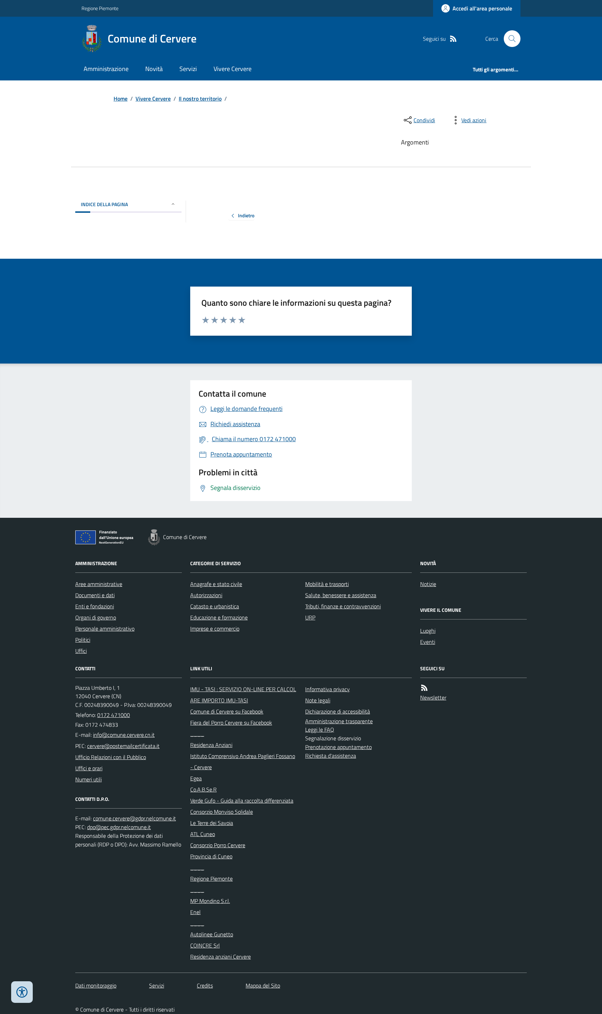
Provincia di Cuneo (211, 856)
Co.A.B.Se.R (203, 789)
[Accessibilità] (22, 992)
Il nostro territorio (200, 98)
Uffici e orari (88, 768)
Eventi (427, 642)
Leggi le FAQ (319, 729)
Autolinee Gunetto (211, 934)
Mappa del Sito (263, 985)
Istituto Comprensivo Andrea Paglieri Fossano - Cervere (242, 761)
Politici (82, 639)
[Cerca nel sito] (509, 38)
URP (310, 617)
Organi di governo (95, 617)
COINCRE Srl (205, 945)
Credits (205, 985)
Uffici (81, 651)
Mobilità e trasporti (327, 584)
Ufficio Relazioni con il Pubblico (110, 757)
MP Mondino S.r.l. (210, 901)
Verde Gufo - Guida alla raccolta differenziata (241, 800)
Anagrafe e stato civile (216, 584)
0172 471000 (113, 715)
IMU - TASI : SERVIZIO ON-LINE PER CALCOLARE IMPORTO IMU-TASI (243, 694)
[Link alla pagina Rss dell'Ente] (424, 688)
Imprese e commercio (214, 628)
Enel (195, 912)
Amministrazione (106, 68)
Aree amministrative (98, 584)
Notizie (428, 584)
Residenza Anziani (211, 745)
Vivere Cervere (233, 68)
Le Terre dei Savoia (211, 823)
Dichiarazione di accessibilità (337, 711)
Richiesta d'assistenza (330, 755)
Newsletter (433, 697)
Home (121, 98)
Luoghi (427, 630)
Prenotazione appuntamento (338, 747)
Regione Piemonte (100, 8)
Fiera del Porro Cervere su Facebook (231, 722)
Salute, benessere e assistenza (340, 595)
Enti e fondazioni (94, 606)
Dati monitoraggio (95, 985)
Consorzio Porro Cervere (217, 845)
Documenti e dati (95, 595)
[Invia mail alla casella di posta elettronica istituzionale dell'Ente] (124, 734)
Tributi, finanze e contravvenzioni (343, 606)
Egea (196, 778)
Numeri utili (88, 779)
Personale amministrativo (104, 628)
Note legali (317, 700)
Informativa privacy (327, 689)
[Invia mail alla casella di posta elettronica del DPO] (134, 818)
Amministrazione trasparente (339, 721)
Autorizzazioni (206, 595)
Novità (154, 68)
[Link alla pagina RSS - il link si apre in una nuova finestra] (453, 38)
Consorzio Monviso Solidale (221, 812)
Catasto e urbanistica (214, 606)
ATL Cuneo (202, 834)
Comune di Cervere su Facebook (226, 711)
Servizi (188, 68)
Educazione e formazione (219, 617)
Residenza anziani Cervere (220, 956)
